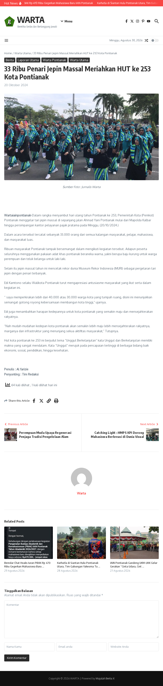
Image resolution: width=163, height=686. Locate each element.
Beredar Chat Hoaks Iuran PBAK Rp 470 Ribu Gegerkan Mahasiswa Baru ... (27, 564)
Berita (10, 60)
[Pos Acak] (146, 40)
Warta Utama (22, 53)
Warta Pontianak (54, 60)
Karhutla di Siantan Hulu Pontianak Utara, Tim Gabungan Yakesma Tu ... (78, 564)
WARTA (31, 19)
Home (8, 53)
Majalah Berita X (105, 678)
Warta (81, 493)
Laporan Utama (28, 60)
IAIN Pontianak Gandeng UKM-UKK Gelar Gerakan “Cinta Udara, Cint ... (133, 564)
